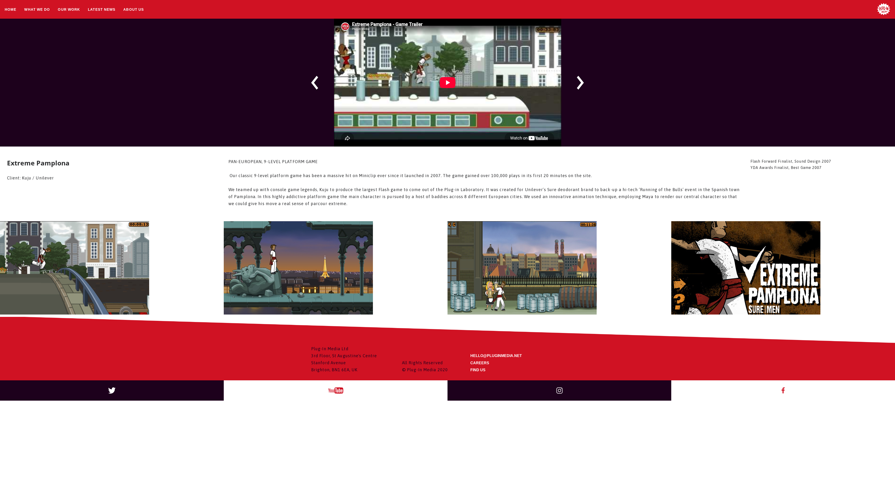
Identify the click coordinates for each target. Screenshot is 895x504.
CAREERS (479, 363)
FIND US (477, 370)
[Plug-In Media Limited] (883, 9)
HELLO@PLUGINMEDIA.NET (496, 356)
